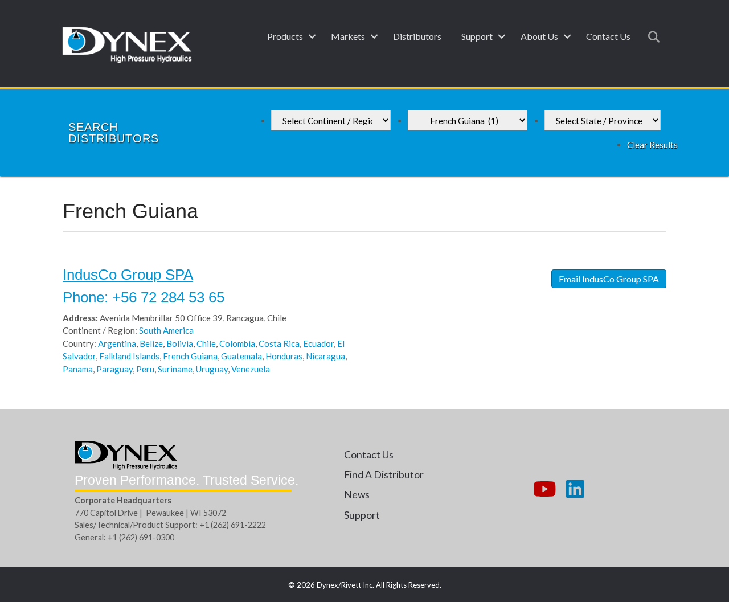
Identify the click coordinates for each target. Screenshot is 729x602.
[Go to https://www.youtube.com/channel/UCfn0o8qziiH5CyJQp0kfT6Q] (543, 489)
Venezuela (250, 369)
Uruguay (212, 369)
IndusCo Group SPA (128, 274)
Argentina (117, 343)
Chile (206, 343)
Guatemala (241, 356)
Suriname (175, 369)
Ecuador (318, 343)
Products (285, 36)
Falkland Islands (129, 356)
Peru (145, 369)
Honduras (283, 356)
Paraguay (114, 369)
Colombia (237, 343)
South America (166, 330)
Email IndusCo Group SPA (609, 278)
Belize (151, 343)
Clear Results (652, 145)
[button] (312, 36)
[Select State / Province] (602, 120)
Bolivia (179, 343)
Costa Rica (279, 343)
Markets (348, 36)
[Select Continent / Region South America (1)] (331, 120)
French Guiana (190, 356)
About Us (539, 36)
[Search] (651, 37)
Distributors (417, 36)
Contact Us (608, 36)
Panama (78, 369)
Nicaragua (325, 356)
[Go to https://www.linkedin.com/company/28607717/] (575, 489)
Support (477, 36)
